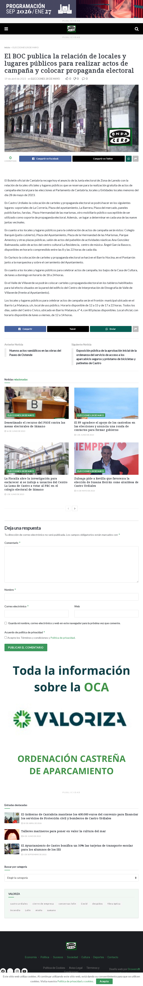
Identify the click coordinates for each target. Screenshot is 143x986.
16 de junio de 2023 (15, 431)
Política (45, 957)
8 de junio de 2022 (32, 836)
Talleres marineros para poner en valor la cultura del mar (63, 831)
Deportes (98, 957)
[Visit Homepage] (71, 29)
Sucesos (58, 957)
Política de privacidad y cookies (75, 981)
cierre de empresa (43, 903)
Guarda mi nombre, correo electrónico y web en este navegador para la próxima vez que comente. (64, 623)
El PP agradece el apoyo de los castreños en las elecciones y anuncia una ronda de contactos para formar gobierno (104, 426)
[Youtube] (24, 971)
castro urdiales (19, 903)
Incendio (15, 910)
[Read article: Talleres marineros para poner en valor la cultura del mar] (11, 834)
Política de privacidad (62, 637)
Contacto (112, 957)
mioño (39, 910)
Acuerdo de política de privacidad (24, 632)
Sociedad (73, 957)
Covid (84, 903)
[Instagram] (17, 971)
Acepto (104, 981)
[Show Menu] (6, 28)
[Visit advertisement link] (71, 9)
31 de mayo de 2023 (85, 491)
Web (77, 606)
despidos (97, 903)
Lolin (28, 910)
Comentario (12, 542)
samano (51, 910)
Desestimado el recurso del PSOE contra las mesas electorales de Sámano (34, 424)
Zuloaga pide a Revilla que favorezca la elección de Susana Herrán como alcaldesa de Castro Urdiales (106, 482)
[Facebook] (3, 971)
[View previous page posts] (68, 508)
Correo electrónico (16, 606)
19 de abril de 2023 (15, 78)
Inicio (7, 47)
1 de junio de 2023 (85, 435)
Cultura (85, 957)
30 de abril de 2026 (32, 823)
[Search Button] (137, 28)
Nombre (10, 589)
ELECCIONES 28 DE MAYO (25, 47)
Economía (31, 957)
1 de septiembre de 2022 (35, 854)
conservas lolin (67, 903)
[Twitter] (10, 971)
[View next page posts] (75, 508)
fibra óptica (114, 903)
